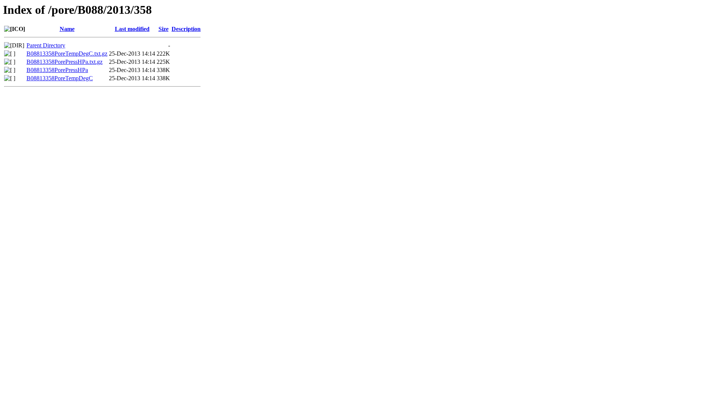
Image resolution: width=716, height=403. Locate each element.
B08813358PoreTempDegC (59, 78)
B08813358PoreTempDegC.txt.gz (66, 53)
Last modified (132, 29)
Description (186, 29)
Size (163, 29)
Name (67, 29)
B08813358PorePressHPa (57, 70)
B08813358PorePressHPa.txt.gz (64, 62)
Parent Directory (45, 45)
